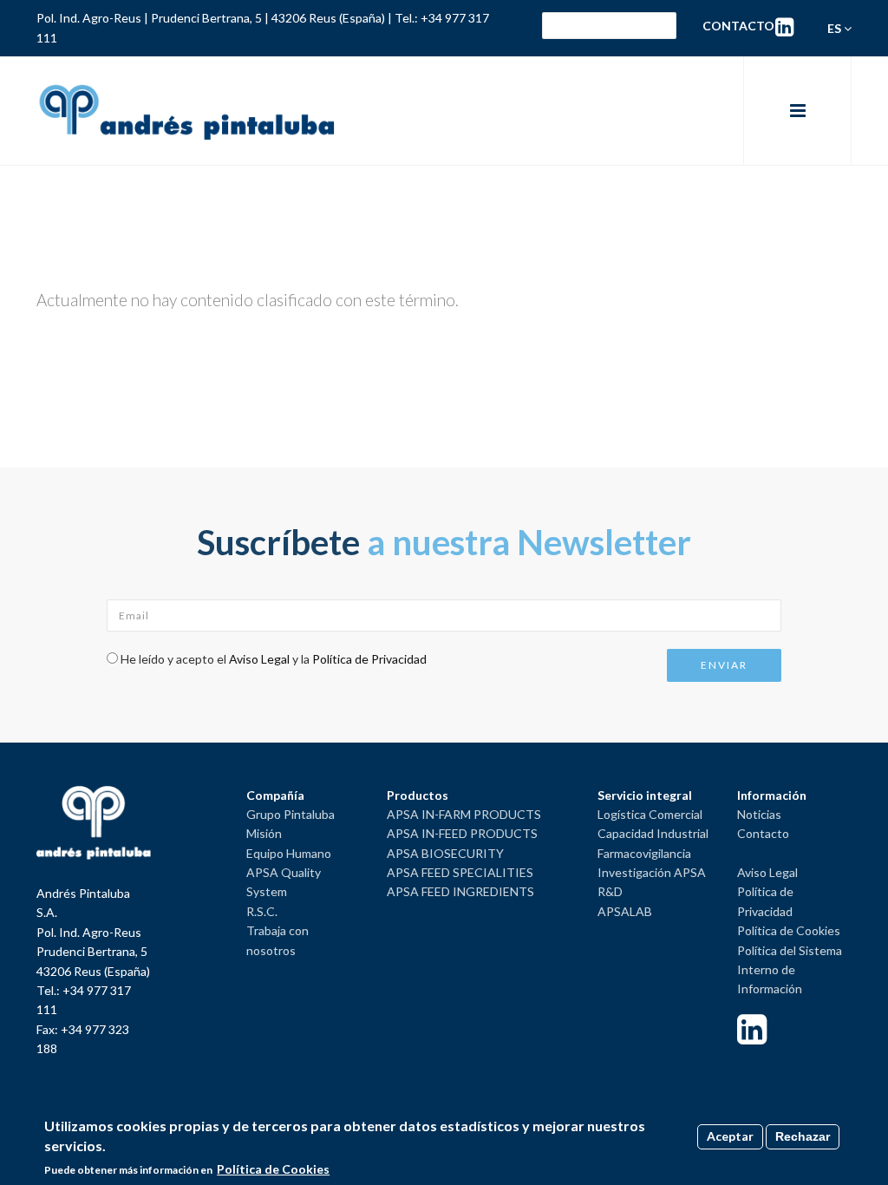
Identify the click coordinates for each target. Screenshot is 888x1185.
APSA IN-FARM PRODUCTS (464, 814)
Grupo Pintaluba (290, 814)
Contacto (738, 25)
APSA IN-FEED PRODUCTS (462, 833)
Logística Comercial (649, 814)
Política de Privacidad (369, 658)
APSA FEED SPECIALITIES (460, 872)
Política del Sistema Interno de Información (789, 970)
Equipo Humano (288, 853)
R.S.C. (262, 911)
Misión (264, 833)
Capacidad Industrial (652, 833)
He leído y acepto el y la (274, 658)
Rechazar (802, 1136)
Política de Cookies (788, 930)
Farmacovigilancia (644, 853)
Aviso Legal (259, 658)
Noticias (759, 814)
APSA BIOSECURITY (445, 853)
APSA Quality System (283, 882)
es (835, 28)
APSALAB (624, 911)
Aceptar (730, 1136)
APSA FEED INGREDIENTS (460, 891)
